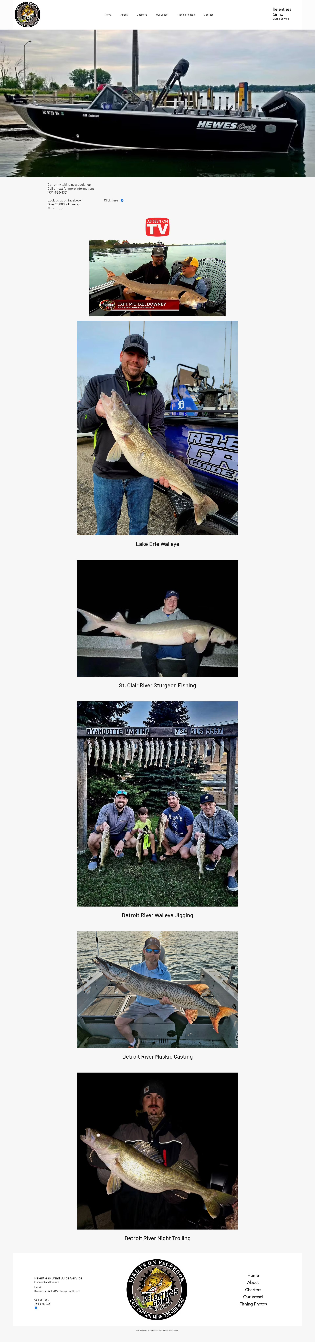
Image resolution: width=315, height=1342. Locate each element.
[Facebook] (36, 1307)
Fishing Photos (253, 1304)
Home (253, 1275)
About (253, 1282)
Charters (253, 1289)
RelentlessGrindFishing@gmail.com (57, 1291)
